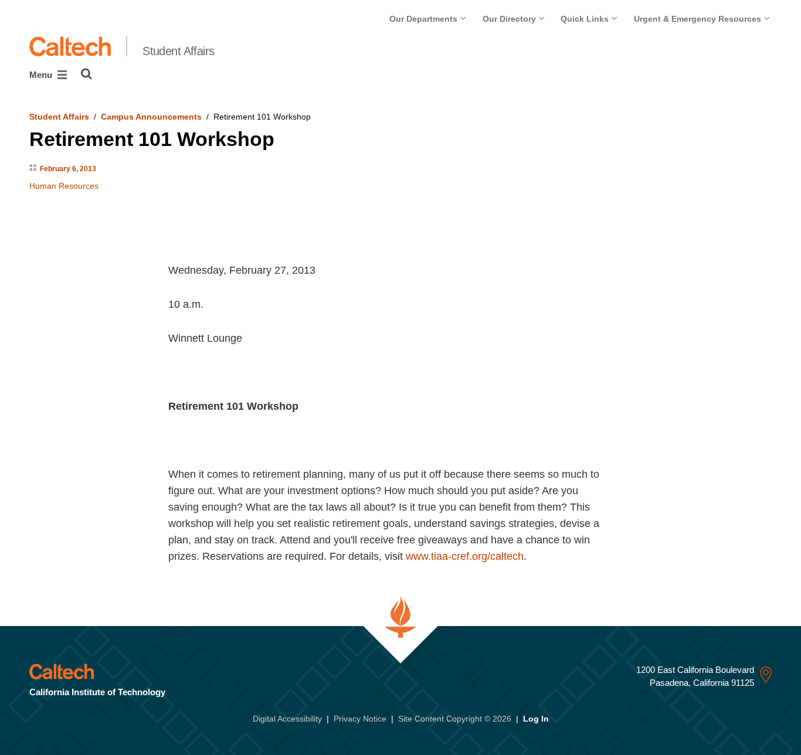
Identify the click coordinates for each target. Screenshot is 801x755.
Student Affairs (178, 51)
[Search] (86, 74)
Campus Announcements (151, 116)
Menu (42, 75)
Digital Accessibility (287, 718)
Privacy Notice (360, 718)
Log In (536, 718)
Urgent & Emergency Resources (698, 18)
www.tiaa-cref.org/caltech (465, 556)
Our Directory (510, 18)
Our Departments (424, 18)
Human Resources (64, 186)
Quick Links (586, 18)
